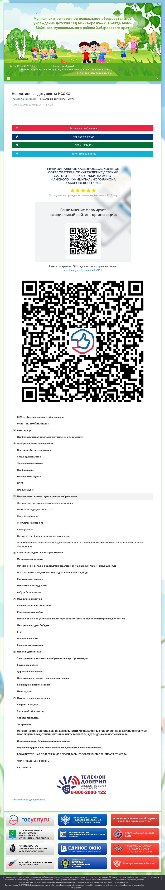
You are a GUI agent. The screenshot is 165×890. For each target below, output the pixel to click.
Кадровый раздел (27, 704)
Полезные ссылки (27, 638)
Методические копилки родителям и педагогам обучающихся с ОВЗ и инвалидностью (66, 565)
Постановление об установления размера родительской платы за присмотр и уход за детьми (71, 618)
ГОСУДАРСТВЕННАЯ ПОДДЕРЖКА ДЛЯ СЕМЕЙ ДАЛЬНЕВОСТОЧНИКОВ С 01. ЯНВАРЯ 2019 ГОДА (72, 754)
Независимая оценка (29, 476)
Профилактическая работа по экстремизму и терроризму (50, 437)
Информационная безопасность (35, 443)
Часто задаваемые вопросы (33, 760)
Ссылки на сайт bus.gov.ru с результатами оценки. (43, 536)
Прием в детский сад (29, 651)
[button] (8, 78)
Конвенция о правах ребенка (33, 684)
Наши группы (24, 691)
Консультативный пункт (30, 645)
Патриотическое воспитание (33, 698)
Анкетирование (25, 529)
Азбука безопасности (29, 592)
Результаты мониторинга (30, 522)
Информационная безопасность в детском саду (44, 741)
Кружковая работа (27, 665)
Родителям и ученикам (30, 579)
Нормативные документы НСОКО (35, 509)
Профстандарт (25, 470)
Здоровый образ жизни (30, 711)
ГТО (19, 632)
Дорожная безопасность (31, 671)
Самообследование (27, 516)
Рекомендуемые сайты (30, 612)
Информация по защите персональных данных (44, 678)
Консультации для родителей (34, 605)
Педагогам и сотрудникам (32, 585)
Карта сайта (24, 767)
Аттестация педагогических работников (40, 552)
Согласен (155, 878)
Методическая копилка (30, 559)
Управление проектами (30, 463)
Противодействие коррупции (34, 450)
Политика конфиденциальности (28, 799)
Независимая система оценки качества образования (47, 496)
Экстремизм (24, 724)
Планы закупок (25, 489)
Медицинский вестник (29, 599)
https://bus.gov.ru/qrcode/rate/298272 (82, 270)
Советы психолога (28, 717)
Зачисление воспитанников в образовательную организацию (52, 658)
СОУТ (20, 483)
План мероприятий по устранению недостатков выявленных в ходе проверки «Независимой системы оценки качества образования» (80, 544)
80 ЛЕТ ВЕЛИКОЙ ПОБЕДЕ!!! (33, 423)
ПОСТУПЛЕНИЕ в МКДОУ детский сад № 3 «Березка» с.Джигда (52, 572)
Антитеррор (24, 430)
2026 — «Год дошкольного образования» (40, 417)
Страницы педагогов (29, 456)
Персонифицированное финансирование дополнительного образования (59, 747)
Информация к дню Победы (33, 625)
